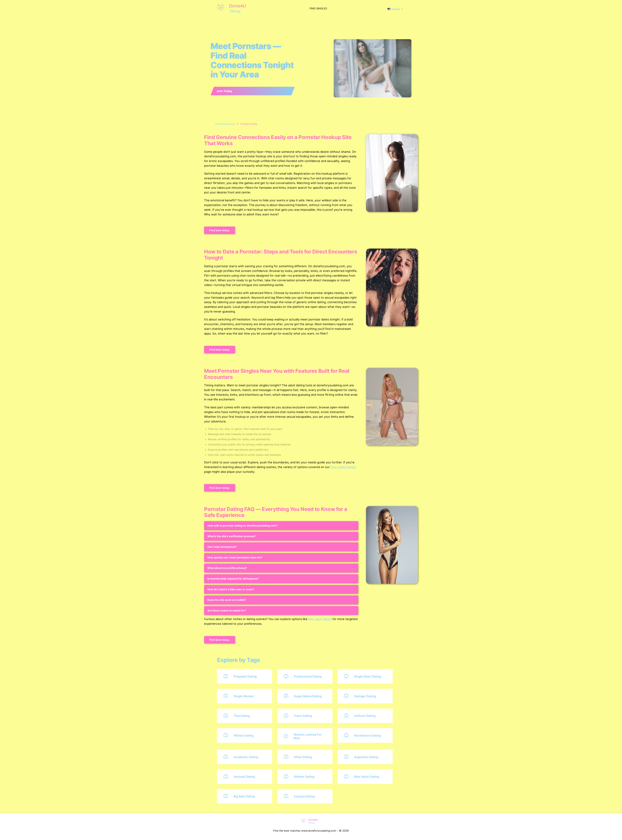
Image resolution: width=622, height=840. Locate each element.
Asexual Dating (244, 776)
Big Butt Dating (244, 796)
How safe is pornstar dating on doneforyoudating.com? (242, 525)
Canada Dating (304, 796)
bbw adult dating (320, 619)
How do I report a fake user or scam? (230, 589)
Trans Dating (303, 715)
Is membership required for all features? (233, 578)
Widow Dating (243, 735)
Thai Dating (242, 715)
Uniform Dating (364, 715)
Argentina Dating (366, 757)
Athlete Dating (304, 776)
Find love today (219, 230)
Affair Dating (303, 757)
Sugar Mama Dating (308, 696)
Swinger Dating (365, 696)
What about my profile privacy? (227, 568)
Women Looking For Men (308, 736)
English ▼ (397, 9)
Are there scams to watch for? (226, 610)
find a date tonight (343, 467)
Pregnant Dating (245, 676)
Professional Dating (308, 676)
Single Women (244, 696)
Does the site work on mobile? (226, 599)
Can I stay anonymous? (222, 546)
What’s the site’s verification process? (231, 536)
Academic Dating (246, 757)
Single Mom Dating (367, 676)
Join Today (224, 91)
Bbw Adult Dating (366, 776)
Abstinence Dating (367, 735)
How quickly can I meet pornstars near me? (234, 557)
